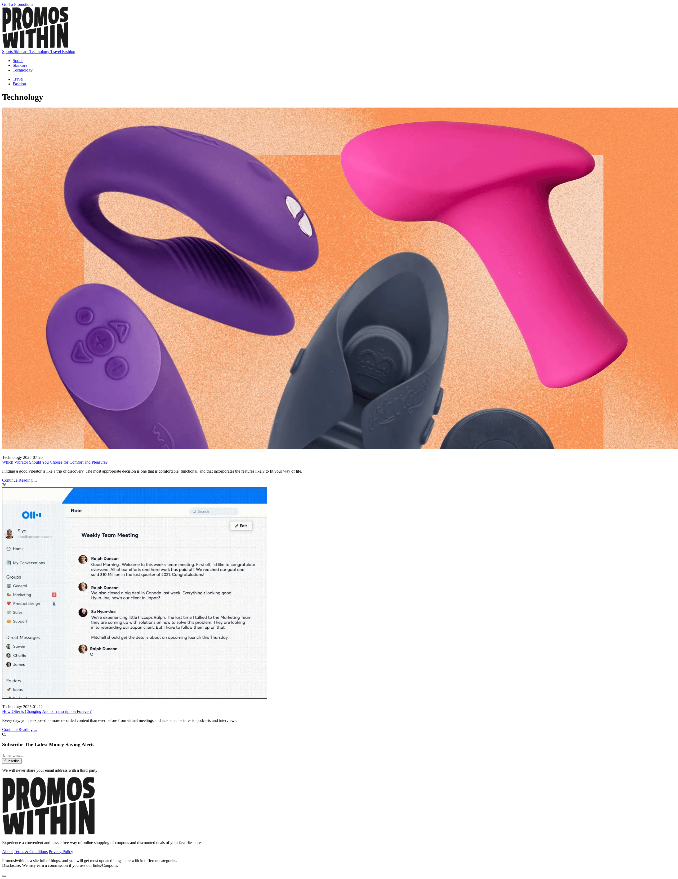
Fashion (68, 51)
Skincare (21, 51)
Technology (39, 51)
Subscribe (12, 761)
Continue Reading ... (19, 480)
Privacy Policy (61, 851)
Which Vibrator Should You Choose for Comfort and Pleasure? (55, 462)
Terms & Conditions (31, 851)
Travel (56, 51)
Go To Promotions (17, 4)
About (7, 851)
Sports (8, 51)
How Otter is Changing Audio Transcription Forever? (47, 711)
